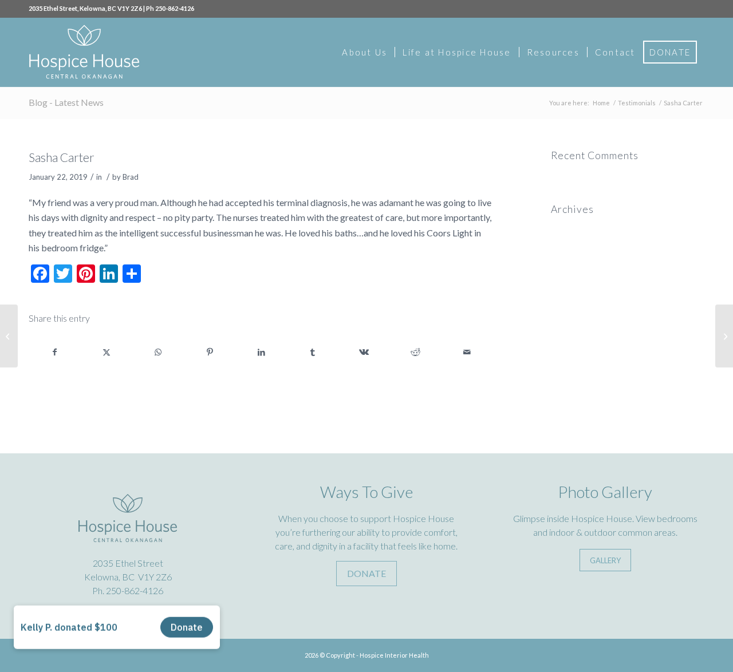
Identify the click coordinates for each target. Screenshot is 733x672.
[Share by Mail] (467, 352)
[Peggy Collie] (9, 336)
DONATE (366, 573)
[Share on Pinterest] (209, 352)
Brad (131, 176)
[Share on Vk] (364, 352)
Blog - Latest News (66, 102)
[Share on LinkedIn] (261, 352)
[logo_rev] (84, 52)
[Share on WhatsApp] (158, 352)
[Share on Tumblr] (312, 352)
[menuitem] (364, 52)
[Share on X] (106, 352)
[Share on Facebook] (55, 352)
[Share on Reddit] (415, 352)
